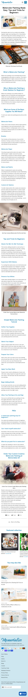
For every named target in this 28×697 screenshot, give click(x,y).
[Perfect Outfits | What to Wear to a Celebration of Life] (14, 594)
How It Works (4, 654)
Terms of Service (5, 675)
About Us (3, 661)
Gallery (3, 658)
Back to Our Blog (15, 522)
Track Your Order (5, 668)
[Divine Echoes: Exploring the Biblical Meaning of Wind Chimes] (14, 616)
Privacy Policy (4, 672)
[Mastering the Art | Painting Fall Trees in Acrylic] (14, 572)
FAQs (2, 656)
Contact (3, 665)
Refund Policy (4, 677)
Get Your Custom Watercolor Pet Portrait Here (14, 233)
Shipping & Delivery (5, 670)
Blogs (2, 663)
